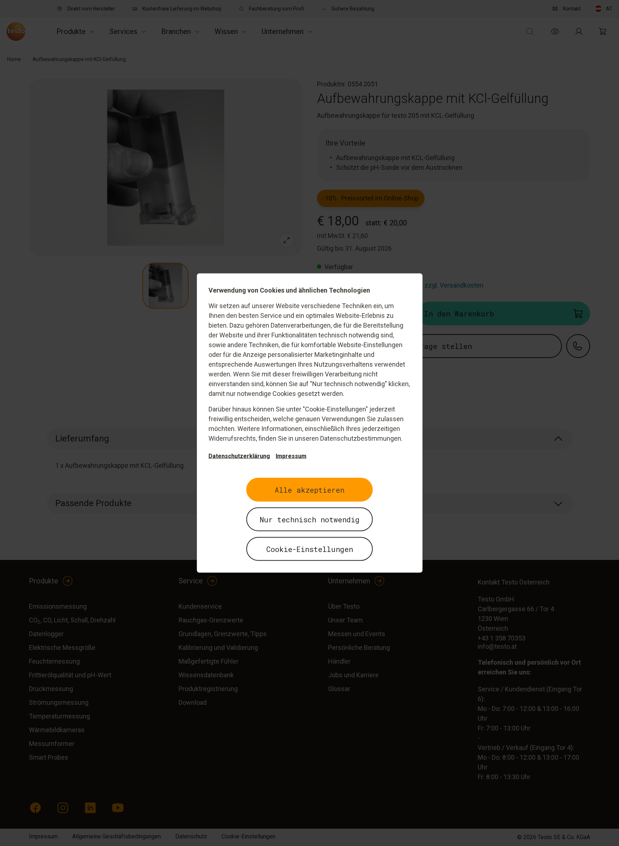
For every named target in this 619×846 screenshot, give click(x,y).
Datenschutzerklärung (239, 456)
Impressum (291, 456)
